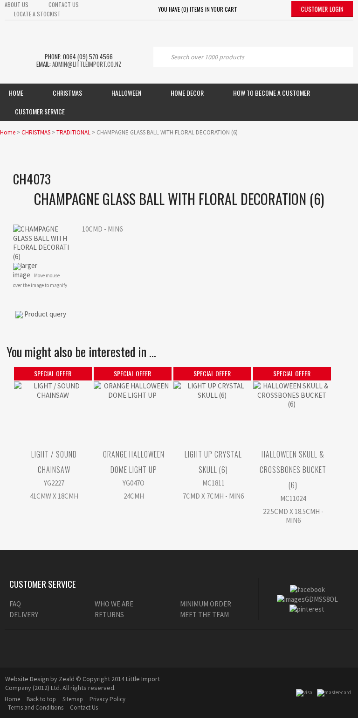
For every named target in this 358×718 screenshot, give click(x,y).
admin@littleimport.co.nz (87, 64)
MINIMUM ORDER (205, 603)
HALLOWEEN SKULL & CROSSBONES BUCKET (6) (293, 470)
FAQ (15, 603)
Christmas (67, 93)
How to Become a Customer (271, 93)
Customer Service (40, 111)
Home (16, 93)
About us (16, 4)
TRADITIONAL (73, 132)
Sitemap (72, 699)
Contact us (63, 4)
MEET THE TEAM (204, 614)
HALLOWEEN (126, 93)
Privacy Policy (107, 699)
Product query (45, 314)
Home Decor (187, 93)
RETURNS (109, 614)
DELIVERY (23, 614)
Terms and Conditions (35, 707)
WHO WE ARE (114, 603)
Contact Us (84, 707)
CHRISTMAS (35, 132)
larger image (25, 270)
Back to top (41, 699)
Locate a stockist (37, 14)
